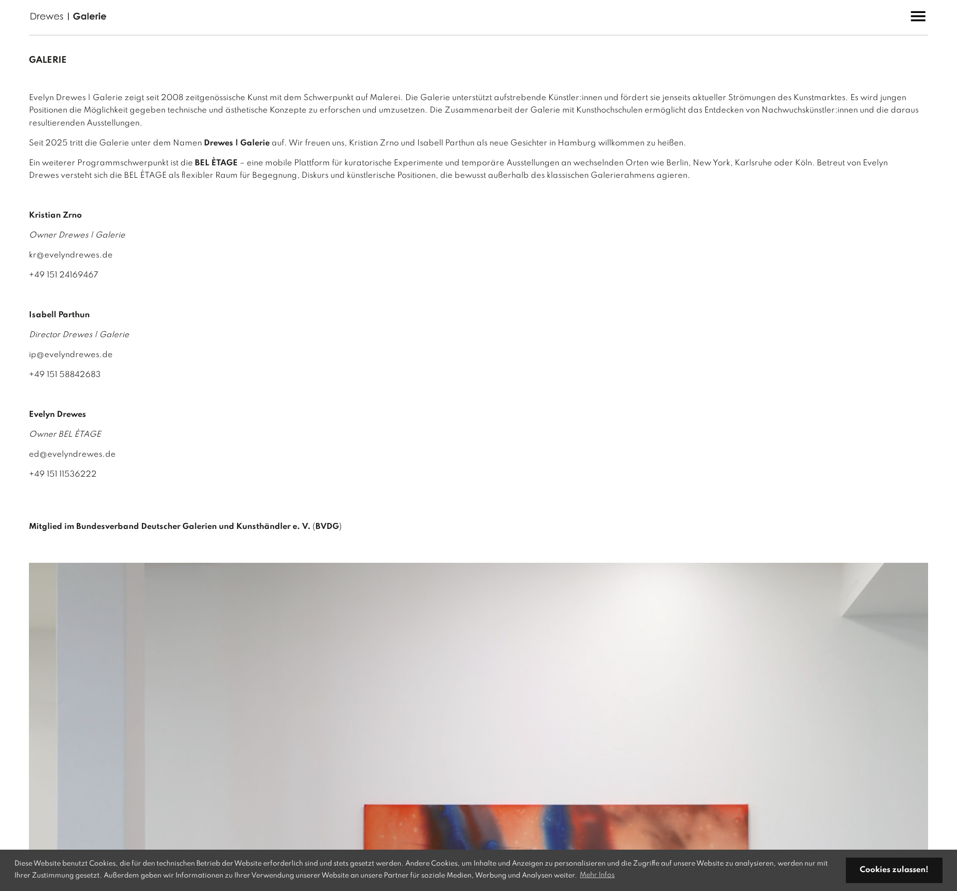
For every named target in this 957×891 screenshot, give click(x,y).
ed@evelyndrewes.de (72, 454)
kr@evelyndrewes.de (71, 255)
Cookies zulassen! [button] (894, 870)
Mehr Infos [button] (597, 875)
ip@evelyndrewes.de (71, 355)
